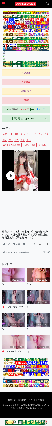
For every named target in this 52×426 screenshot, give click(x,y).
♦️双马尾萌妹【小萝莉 (12, 351)
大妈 (46, 134)
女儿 (23, 134)
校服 (11, 134)
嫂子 (40, 134)
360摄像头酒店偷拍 (11, 145)
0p (3, 284)
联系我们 (40, 400)
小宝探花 (26, 145)
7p (28, 329)
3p (3, 329)
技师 (34, 134)
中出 (17, 139)
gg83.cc (29, 118)
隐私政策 (22, 400)
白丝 (29, 134)
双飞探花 (42, 145)
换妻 (34, 145)
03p (29, 284)
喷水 (23, 139)
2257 (31, 400)
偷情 (5, 134)
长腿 (11, 139)
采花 (29, 139)
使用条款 (12, 400)
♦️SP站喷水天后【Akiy (12, 306)
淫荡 (5, 139)
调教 (17, 134)
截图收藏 (19, 109)
